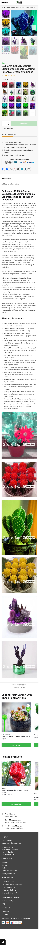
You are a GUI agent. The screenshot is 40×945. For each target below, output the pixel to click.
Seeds (8, 7)
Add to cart (23, 123)
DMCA (4, 868)
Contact (4, 865)
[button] (8, 122)
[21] (25, 99)
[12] (25, 85)
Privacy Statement (8, 874)
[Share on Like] (3, 169)
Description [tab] (6, 179)
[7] (12, 113)
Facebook (5, 912)
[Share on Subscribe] (22, 169)
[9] (25, 113)
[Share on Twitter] (11, 169)
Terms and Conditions (10, 871)
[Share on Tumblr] (25, 169)
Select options (16, 804)
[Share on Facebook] (7, 169)
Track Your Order (8, 882)
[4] (25, 106)
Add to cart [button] (16, 745)
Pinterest (5, 914)
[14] (5, 92)
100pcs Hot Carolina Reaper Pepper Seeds (15, 791)
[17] (25, 92)
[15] (12, 92)
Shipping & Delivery (9, 890)
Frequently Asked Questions (12, 884)
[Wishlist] (28, 705)
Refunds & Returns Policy (11, 893)
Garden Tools (6, 734)
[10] (12, 85)
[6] (5, 113)
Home (3, 7)
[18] (32, 92)
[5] (32, 106)
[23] (5, 106)
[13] (32, 85)
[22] (32, 99)
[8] (18, 113)
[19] (5, 99)
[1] (5, 85)
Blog (3, 904)
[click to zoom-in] (19, 27)
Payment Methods (8, 887)
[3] (18, 106)
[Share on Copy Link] (29, 169)
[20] (18, 99)
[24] (12, 106)
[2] (12, 99)
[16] (18, 92)
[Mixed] (32, 113)
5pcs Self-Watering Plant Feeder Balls (16, 736)
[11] (18, 85)
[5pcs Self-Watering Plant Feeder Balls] (16, 717)
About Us (5, 862)
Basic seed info (7, 901)
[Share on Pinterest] (14, 169)
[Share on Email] (18, 169)
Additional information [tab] (10, 184)
